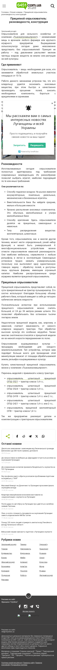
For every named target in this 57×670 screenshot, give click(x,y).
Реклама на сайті (8, 599)
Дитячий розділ (46, 575)
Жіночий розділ (8, 562)
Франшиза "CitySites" (9, 602)
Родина (42, 571)
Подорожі (5, 575)
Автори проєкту (29, 611)
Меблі (22, 558)
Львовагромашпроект (25, 37)
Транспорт (43, 549)
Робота (23, 575)
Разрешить (37, 145)
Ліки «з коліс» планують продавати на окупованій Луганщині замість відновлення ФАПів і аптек (26, 514)
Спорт (42, 558)
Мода (41, 566)
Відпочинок (25, 553)
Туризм (4, 549)
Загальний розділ (8, 544)
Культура (43, 562)
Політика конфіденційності (12, 663)
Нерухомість (25, 549)
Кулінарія (5, 571)
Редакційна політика (19, 665)
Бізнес (4, 558)
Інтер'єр (23, 566)
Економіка (5, 566)
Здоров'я (43, 544)
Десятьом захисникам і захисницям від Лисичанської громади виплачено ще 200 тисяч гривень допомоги (27, 449)
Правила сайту (29, 663)
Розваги (42, 553)
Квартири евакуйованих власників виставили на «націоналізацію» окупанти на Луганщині (22, 496)
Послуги (23, 571)
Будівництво (6, 553)
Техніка (23, 544)
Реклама (5, 580)
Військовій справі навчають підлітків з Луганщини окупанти (26, 532)
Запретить (19, 145)
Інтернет (24, 562)
